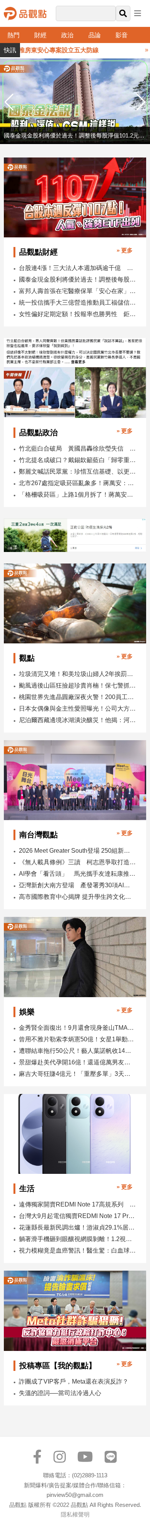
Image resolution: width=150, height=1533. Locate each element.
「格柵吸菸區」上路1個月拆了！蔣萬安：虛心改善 (77, 494)
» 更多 (125, 250)
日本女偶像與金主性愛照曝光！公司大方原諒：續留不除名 (77, 708)
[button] (141, 102)
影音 (121, 35)
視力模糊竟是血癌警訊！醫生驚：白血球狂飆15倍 (77, 1250)
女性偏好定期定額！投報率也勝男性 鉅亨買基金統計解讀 (77, 314)
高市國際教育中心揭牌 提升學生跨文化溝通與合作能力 (77, 897)
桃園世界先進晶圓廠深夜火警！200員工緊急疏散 (77, 697)
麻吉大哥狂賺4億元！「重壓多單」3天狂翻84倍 (77, 1074)
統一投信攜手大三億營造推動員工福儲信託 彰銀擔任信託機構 (77, 302)
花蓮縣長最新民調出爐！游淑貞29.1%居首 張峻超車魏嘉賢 (77, 1227)
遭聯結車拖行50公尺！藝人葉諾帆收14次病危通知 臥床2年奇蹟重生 (77, 1051)
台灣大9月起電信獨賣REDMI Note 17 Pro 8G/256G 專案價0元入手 (77, 1216)
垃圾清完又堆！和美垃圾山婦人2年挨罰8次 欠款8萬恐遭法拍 (77, 674)
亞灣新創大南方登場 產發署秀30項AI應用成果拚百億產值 (77, 885)
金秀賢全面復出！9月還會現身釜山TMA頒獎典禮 (77, 1028)
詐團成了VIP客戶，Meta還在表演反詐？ (73, 1381)
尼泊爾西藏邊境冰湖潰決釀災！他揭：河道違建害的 (77, 720)
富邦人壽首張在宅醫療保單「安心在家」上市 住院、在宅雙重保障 (77, 291)
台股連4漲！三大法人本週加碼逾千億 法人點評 (77, 268)
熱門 (13, 35)
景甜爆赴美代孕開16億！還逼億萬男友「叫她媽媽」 (77, 1062)
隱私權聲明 (75, 1514)
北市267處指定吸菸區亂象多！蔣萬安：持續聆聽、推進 (77, 483)
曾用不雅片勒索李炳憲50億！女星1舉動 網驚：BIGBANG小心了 (77, 1039)
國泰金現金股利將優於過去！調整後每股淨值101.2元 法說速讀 (77, 279)
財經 (40, 35)
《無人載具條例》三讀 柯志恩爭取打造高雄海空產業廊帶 (77, 862)
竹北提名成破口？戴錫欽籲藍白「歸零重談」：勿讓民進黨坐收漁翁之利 (77, 460)
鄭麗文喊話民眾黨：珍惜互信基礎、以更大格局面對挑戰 (77, 471)
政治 (67, 35)
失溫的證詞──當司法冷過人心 (60, 1393)
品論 (94, 35)
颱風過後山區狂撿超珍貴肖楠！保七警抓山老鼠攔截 (77, 685)
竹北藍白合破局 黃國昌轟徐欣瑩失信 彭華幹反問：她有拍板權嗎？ (77, 448)
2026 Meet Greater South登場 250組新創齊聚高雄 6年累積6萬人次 (77, 851)
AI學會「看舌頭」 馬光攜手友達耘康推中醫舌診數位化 (77, 874)
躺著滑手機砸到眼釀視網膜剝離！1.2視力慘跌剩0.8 (77, 1239)
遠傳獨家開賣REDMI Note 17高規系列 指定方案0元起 (77, 1204)
